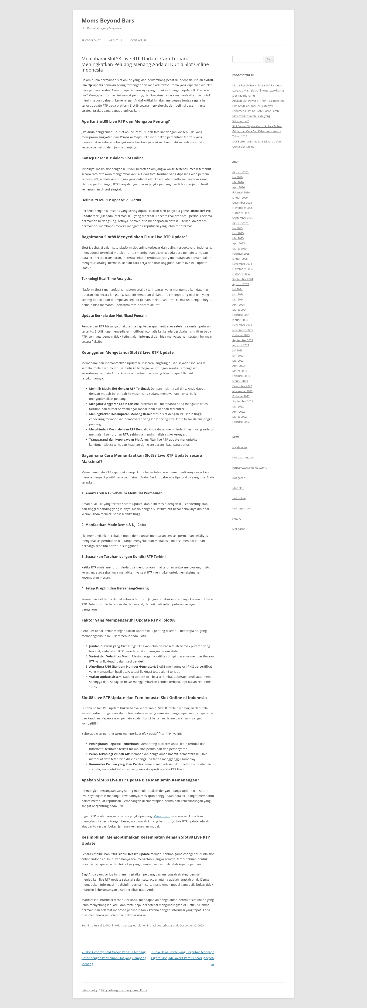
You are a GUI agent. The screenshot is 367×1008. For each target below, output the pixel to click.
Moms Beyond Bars (108, 20)
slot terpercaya (241, 508)
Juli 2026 (237, 177)
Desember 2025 (242, 202)
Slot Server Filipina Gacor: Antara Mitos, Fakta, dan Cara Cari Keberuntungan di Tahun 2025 (257, 131)
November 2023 (242, 330)
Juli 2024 (237, 289)
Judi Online (110, 925)
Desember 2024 (242, 264)
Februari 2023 (241, 376)
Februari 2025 (241, 253)
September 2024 (242, 279)
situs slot (238, 488)
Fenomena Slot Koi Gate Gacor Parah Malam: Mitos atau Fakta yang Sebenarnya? (255, 116)
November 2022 (242, 391)
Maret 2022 (239, 417)
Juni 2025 (238, 233)
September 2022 (242, 401)
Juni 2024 (238, 294)
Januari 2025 (240, 259)
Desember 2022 (242, 386)
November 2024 (242, 269)
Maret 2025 (239, 248)
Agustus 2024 (240, 284)
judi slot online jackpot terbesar (152, 925)
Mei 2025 (238, 238)
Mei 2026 (238, 182)
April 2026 (238, 187)
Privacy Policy (91, 40)
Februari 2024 (241, 315)
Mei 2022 (238, 406)
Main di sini (162, 816)
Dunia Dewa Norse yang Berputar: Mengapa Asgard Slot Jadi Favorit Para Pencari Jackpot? (182, 958)
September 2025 (242, 218)
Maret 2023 (239, 371)
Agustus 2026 (240, 172)
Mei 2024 (238, 299)
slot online (239, 498)
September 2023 (242, 340)
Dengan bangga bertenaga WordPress (124, 990)
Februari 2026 (241, 192)
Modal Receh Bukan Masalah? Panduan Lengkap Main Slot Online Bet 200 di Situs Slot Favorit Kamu (258, 90)
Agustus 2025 (240, 223)
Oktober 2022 (241, 396)
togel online (239, 447)
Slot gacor (238, 529)
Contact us (138, 40)
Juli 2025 (237, 228)
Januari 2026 (240, 197)
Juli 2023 (237, 350)
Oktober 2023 (241, 335)
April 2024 (238, 304)
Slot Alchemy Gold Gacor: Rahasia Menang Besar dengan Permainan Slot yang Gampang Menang (114, 958)
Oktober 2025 (241, 213)
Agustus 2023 (240, 345)
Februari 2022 (241, 422)
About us (115, 40)
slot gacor (238, 478)
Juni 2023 (238, 355)
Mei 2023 (238, 360)
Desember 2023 (242, 325)
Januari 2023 (240, 381)
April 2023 (238, 366)
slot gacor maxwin (243, 457)
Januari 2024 (240, 320)
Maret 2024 (239, 310)
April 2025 (238, 243)
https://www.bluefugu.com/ (249, 467)
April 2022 (238, 411)
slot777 (236, 518)
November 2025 (242, 208)
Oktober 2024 (241, 274)
